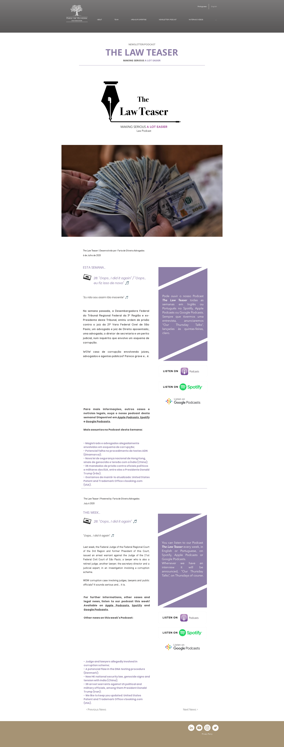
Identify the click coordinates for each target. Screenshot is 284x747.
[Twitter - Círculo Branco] (215, 728)
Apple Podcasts (128, 417)
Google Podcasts (98, 421)
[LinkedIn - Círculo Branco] (191, 728)
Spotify (145, 417)
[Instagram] (207, 728)
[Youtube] (199, 728)
